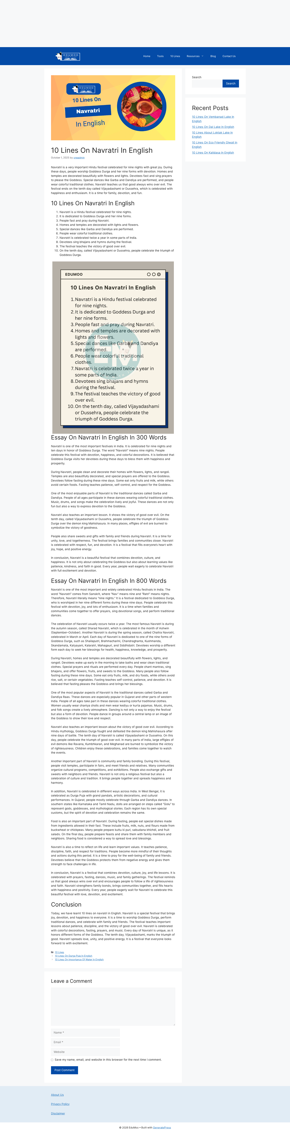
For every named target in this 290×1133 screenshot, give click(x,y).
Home (146, 56)
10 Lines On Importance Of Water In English (79, 959)
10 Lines (175, 56)
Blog (213, 56)
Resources (193, 56)
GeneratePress (162, 1127)
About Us (57, 1094)
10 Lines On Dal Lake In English (213, 127)
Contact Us (229, 56)
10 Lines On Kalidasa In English (213, 152)
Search (196, 77)
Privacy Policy (60, 1104)
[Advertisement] (100, 23)
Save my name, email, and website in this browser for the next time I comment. (108, 1059)
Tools (160, 56)
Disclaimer (58, 1113)
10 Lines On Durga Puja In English (73, 955)
